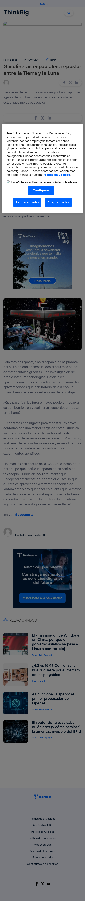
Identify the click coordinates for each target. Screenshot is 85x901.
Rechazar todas (27, 202)
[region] (42, 168)
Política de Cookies (56, 175)
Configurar (41, 190)
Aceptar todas (58, 202)
